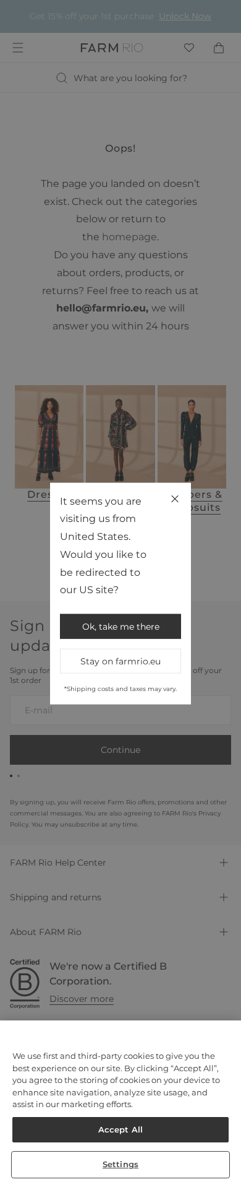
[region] (120, 1103)
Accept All (120, 1129)
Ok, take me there (120, 626)
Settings (120, 1164)
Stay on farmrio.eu (120, 661)
